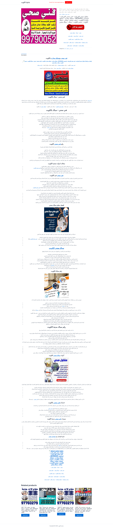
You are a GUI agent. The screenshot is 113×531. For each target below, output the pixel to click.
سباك (77, 32)
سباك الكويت (77, 39)
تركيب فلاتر (71, 42)
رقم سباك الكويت (33, 239)
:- (80, 310)
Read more (25, 515)
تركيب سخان (39, 65)
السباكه (52, 265)
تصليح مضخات (78, 42)
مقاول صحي (43, 106)
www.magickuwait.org (59, 2)
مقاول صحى (72, 32)
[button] (68, 2)
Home (60, 9)
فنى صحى (81, 36)
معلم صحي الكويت (60, 106)
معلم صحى (70, 36)
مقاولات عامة (85, 9)
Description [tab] (24, 55)
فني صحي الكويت (36, 168)
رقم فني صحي (52, 436)
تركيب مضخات (85, 42)
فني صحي (67, 14)
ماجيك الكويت (25, 2)
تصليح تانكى (75, 45)
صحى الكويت (71, 39)
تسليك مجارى (81, 45)
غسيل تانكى (69, 45)
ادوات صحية (66, 42)
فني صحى (60, 175)
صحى (80, 32)
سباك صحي (56, 355)
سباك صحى (76, 36)
